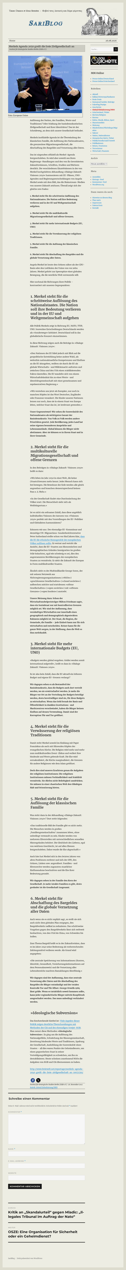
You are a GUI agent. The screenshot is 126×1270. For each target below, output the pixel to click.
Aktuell (95, 94)
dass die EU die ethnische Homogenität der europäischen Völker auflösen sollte (57, 540)
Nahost (95, 133)
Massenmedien (98, 123)
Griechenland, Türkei (100, 112)
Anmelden (96, 177)
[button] (33, 1080)
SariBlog (11, 1258)
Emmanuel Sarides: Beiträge (103, 102)
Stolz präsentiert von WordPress (29, 1258)
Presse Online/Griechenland (103, 81)
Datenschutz (97, 205)
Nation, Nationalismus (101, 136)
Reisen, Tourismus (99, 146)
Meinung (96, 125)
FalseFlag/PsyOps (99, 105)
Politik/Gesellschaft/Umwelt (103, 141)
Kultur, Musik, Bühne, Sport (103, 120)
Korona (95, 117)
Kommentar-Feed (99, 182)
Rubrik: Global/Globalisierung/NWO (43, 1087)
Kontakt (95, 208)
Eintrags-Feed (98, 179)
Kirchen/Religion (99, 115)
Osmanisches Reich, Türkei (103, 138)
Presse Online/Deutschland (103, 79)
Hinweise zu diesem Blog (102, 198)
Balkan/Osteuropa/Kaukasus (103, 97)
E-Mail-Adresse (17, 1161)
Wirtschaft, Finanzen (100, 151)
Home (12, 40)
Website (12, 1173)
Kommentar (15, 1112)
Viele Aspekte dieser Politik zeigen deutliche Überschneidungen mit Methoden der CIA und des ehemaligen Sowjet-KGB (55, 1024)
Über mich (96, 200)
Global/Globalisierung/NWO (103, 110)
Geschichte (96, 107)
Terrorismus (97, 148)
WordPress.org (98, 185)
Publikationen (97, 143)
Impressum (97, 203)
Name (11, 1149)
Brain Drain (97, 99)
